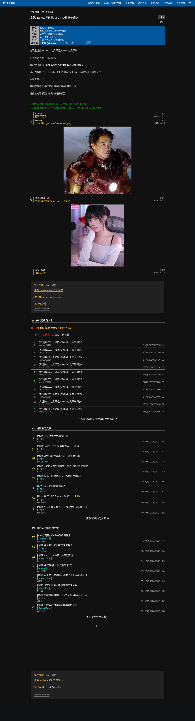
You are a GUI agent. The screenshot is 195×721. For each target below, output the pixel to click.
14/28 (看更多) (48, 43)
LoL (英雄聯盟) (47, 12)
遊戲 (45, 285)
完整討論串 (41, 328)
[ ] (40, 439)
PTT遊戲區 (34, 12)
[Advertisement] (97, 646)
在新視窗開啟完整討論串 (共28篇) (98, 418)
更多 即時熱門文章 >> (97, 616)
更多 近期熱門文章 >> (97, 518)
